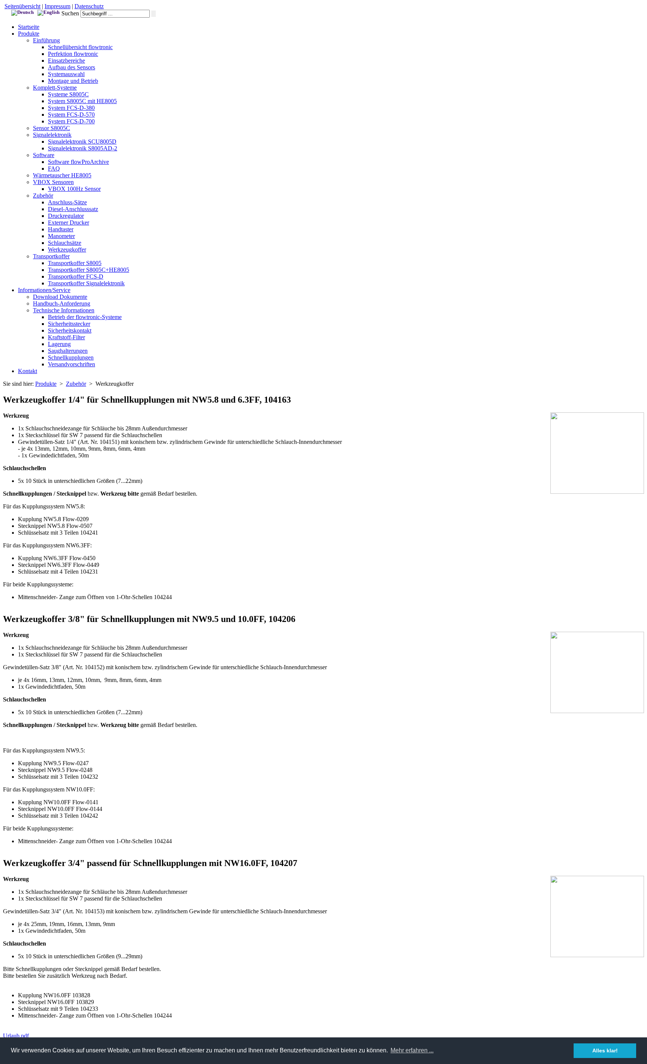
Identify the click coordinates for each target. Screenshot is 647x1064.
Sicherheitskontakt (69, 330)
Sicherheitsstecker (69, 324)
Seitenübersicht (22, 6)
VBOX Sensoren (53, 182)
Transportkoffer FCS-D (75, 276)
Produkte (28, 33)
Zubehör (43, 195)
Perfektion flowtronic (73, 54)
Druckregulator (66, 216)
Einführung (46, 40)
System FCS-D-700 (71, 121)
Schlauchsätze (64, 243)
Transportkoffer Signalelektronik (86, 283)
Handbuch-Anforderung (61, 303)
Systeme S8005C (68, 94)
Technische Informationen (63, 310)
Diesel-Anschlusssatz (73, 209)
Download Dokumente (60, 297)
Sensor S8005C (51, 128)
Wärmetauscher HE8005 (62, 175)
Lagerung (59, 344)
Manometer (61, 236)
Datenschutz (89, 6)
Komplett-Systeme (55, 87)
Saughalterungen (68, 351)
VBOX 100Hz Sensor (74, 189)
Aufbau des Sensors (71, 67)
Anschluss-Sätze (67, 202)
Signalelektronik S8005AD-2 (82, 148)
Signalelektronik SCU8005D (82, 141)
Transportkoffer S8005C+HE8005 (88, 270)
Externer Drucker (68, 222)
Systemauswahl (66, 74)
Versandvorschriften (71, 364)
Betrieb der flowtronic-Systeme (85, 317)
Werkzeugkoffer (67, 249)
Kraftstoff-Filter (66, 337)
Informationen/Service (44, 290)
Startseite (28, 27)
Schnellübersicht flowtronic (80, 47)
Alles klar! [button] (605, 1051)
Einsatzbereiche (66, 60)
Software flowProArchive (78, 162)
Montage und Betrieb (73, 81)
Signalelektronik (52, 135)
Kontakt (27, 371)
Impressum (57, 6)
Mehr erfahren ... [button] (412, 1050)
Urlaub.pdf (16, 1036)
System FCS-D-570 (71, 114)
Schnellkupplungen (71, 357)
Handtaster (60, 229)
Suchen (70, 13)
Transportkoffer (51, 256)
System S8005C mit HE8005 (82, 101)
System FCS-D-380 (71, 108)
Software (43, 155)
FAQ (54, 168)
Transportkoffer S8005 (74, 263)
